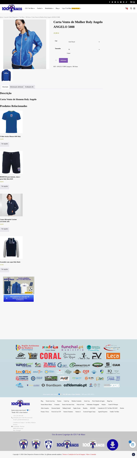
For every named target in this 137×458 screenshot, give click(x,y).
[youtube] (120, 2)
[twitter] (112, 2)
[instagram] (115, 2)
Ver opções (4, 143)
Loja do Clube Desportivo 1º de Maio (14, 17)
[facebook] (109, 2)
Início (1, 17)
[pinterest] (123, 2)
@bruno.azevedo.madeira (54, 454)
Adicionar (63, 60)
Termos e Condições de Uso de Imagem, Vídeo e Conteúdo (79, 454)
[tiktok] (126, 2)
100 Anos (28, 17)
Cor (56, 41)
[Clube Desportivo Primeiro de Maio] (12, 8)
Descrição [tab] (5, 87)
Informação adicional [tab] (16, 87)
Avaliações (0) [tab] (29, 87)
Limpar (68, 53)
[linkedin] (118, 2)
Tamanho (58, 48)
